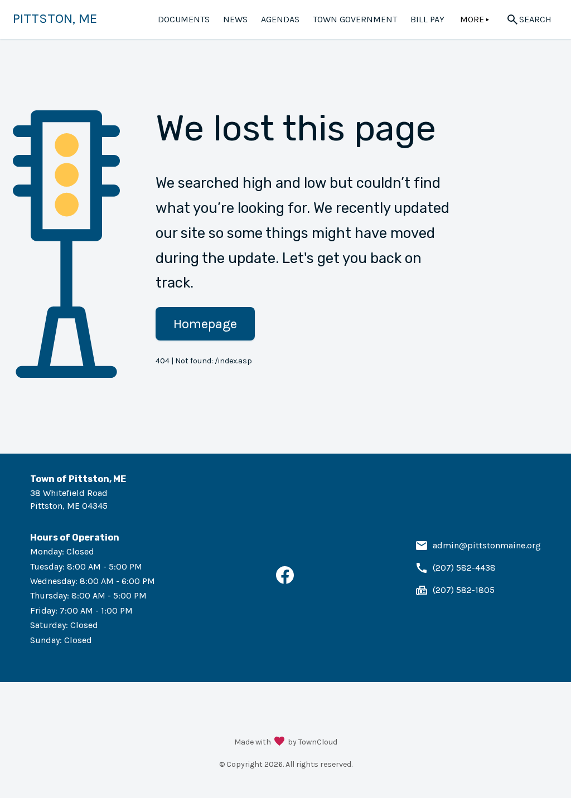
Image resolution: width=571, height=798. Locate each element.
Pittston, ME (55, 18)
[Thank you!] (279, 742)
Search (535, 19)
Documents (184, 19)
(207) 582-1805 (464, 590)
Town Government (355, 19)
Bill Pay (427, 19)
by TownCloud (312, 742)
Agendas (280, 19)
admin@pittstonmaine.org (487, 545)
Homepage (205, 324)
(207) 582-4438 (464, 567)
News (235, 19)
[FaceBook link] (285, 581)
